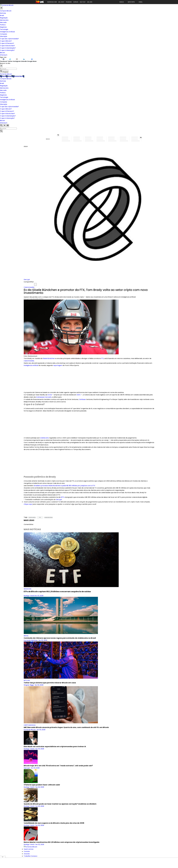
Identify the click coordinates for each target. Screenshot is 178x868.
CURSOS (75, 2)
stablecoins (44, 438)
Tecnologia (4, 29)
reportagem (57, 365)
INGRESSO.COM (52, 2)
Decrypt (27, 279)
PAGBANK (69, 2)
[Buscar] (1, 131)
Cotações (3, 34)
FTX (102, 358)
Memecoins (4, 20)
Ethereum (3, 55)
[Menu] (7, 125)
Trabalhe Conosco (30, 856)
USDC (79, 395)
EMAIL (140, 2)
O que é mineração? (7, 50)
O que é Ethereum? (7, 43)
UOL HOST (61, 2)
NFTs (62, 497)
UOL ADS (89, 2)
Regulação (4, 18)
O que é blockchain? (7, 46)
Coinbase (82, 399)
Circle (50, 395)
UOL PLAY (83, 2)
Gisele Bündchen (49, 358)
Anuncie (27, 854)
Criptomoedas (29, 287)
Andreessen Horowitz (44, 397)
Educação (3, 36)
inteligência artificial (31, 365)
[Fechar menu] (1, 7)
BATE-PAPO (131, 2)
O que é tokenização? (8, 48)
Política (2, 25)
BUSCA (122, 2)
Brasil (2, 15)
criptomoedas (29, 361)
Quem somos (28, 849)
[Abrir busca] (1, 125)
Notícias (3, 13)
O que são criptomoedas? (9, 39)
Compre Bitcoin (5, 11)
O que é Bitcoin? (6, 41)
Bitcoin (2, 53)
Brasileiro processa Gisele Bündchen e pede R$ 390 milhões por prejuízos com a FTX (64, 486)
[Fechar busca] (4, 125)
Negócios (3, 27)
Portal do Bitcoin (6, 74)
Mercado (3, 22)
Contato (27, 851)
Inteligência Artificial (7, 32)
